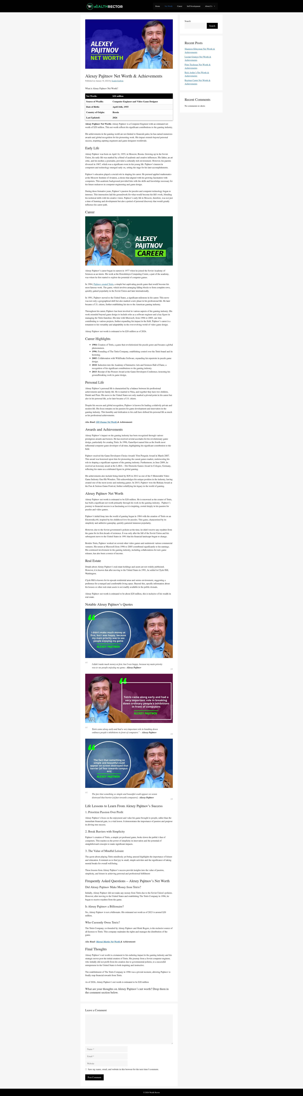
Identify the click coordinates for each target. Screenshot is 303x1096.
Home (157, 6)
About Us (208, 6)
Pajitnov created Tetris (103, 284)
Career (179, 6)
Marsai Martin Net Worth (108, 941)
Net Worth (168, 6)
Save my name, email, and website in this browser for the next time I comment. (123, 1069)
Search (188, 21)
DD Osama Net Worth (106, 422)
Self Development (193, 6)
